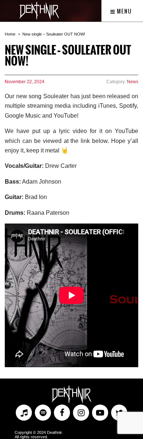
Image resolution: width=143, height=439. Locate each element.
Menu (123, 11)
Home (10, 34)
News (132, 81)
